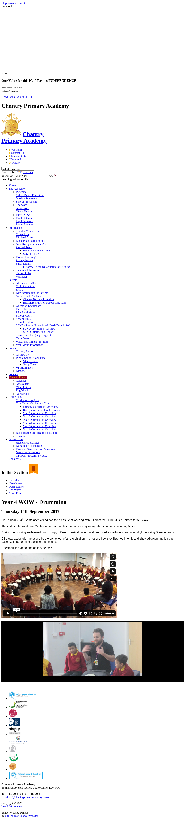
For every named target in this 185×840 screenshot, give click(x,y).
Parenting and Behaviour (37, 250)
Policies (13, 374)
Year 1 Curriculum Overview (39, 413)
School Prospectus (26, 201)
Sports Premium (25, 224)
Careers (20, 436)
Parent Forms (23, 309)
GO (51, 175)
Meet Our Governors (28, 452)
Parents (13, 279)
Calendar (21, 380)
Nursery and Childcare (29, 296)
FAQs (19, 289)
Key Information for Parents (32, 292)
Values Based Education (30, 195)
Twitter (15, 162)
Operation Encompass (28, 305)
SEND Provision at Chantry (39, 328)
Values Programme (10, 90)
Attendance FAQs (26, 283)
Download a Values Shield (16, 96)
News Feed (22, 393)
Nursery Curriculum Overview (40, 406)
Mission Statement (26, 198)
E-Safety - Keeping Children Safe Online (46, 266)
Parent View (23, 214)
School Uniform (25, 322)
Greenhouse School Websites (21, 815)
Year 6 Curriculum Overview (39, 429)
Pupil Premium (24, 221)
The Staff (21, 204)
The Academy (17, 188)
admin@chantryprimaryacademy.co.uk (27, 797)
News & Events (18, 377)
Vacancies (16, 149)
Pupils (12, 348)
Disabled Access (25, 237)
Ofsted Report (24, 211)
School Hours (24, 315)
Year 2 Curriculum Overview (39, 416)
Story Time (29, 364)
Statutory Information (28, 270)
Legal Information (11, 806)
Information (15, 227)
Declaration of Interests (29, 445)
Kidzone (21, 370)
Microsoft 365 (18, 156)
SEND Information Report (38, 331)
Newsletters (22, 383)
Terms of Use (23, 273)
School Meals (23, 318)
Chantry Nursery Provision (38, 299)
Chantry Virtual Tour (28, 231)
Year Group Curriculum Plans (33, 403)
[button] (55, 175)
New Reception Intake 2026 (32, 244)
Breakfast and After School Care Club (44, 302)
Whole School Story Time (31, 357)
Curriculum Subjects (27, 400)
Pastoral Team (24, 247)
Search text (7, 175)
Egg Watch (22, 390)
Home (12, 185)
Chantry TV (23, 354)
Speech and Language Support (33, 335)
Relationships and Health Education (36, 432)
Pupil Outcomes (25, 217)
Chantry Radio (24, 351)
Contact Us (17, 152)
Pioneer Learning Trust (29, 257)
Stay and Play (31, 253)
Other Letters (23, 387)
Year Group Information (29, 344)
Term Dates (22, 338)
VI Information (24, 367)
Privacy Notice (24, 260)
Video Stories (30, 361)
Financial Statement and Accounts (35, 449)
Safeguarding (23, 263)
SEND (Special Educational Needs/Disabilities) (43, 325)
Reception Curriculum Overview (42, 410)
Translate (28, 172)
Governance (16, 439)
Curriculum (15, 396)
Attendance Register (27, 442)
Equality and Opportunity (30, 240)
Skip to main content (13, 3)
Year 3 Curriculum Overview (39, 419)
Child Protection (25, 286)
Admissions (22, 208)
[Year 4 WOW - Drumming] (92, 649)
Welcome (21, 191)
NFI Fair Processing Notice (31, 455)
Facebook (16, 159)
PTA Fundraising (25, 312)
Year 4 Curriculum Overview (39, 423)
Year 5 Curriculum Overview (39, 426)
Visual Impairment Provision (32, 341)
